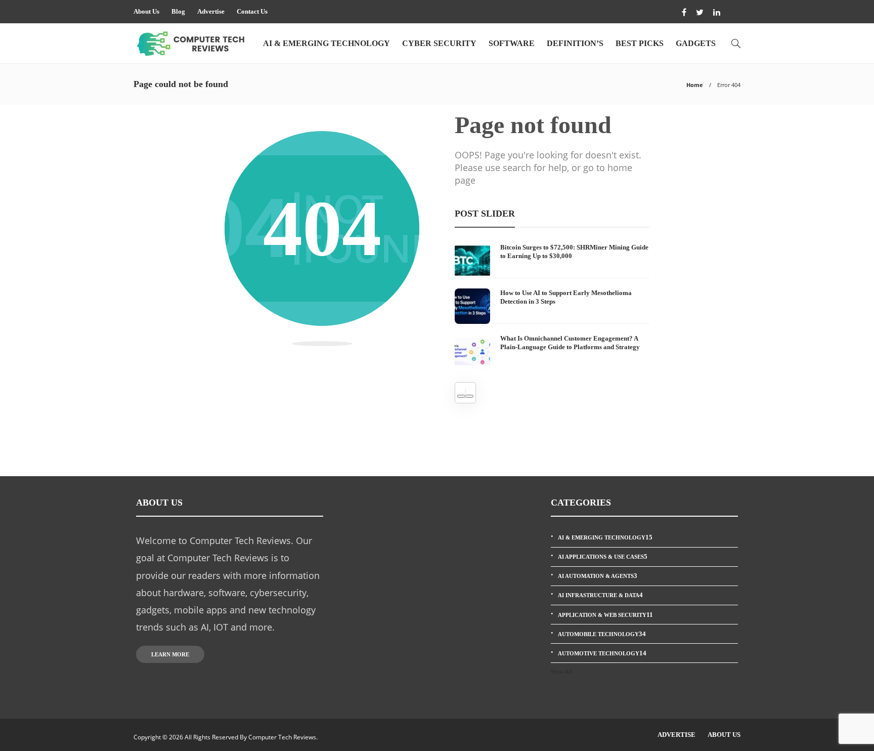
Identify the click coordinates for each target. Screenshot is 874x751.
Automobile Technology (602, 634)
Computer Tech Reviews (282, 737)
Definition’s (575, 43)
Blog (178, 11)
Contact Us (252, 11)
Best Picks (640, 43)
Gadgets (696, 43)
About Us (146, 11)
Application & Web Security (605, 614)
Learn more (170, 654)
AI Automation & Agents (597, 575)
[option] (552, 306)
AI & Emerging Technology (326, 43)
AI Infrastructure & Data (600, 595)
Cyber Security (439, 43)
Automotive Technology (602, 653)
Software (512, 43)
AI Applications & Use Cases (602, 556)
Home (694, 85)
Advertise (211, 11)
